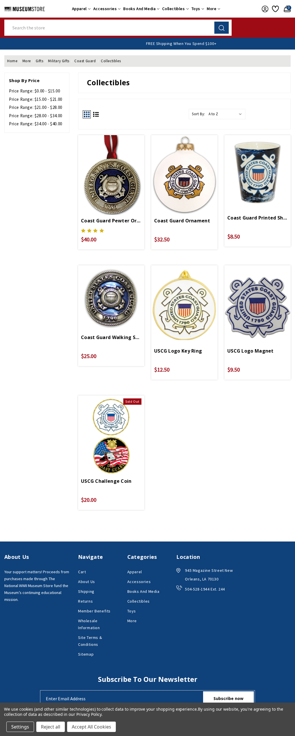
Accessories (105, 8)
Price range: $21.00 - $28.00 (35, 107)
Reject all (50, 727)
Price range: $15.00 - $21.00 (35, 99)
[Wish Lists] (275, 8)
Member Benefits (94, 611)
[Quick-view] (111, 168)
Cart (82, 571)
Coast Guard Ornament (182, 220)
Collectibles (173, 8)
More (211, 8)
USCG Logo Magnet (250, 351)
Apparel (79, 8)
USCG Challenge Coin (106, 481)
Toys (196, 8)
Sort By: (198, 113)
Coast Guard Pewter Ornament (111, 220)
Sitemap (86, 654)
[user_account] (263, 8)
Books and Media (139, 8)
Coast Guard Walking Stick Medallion (111, 337)
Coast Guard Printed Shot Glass (257, 218)
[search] (221, 28)
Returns (85, 601)
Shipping (86, 591)
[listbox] (226, 114)
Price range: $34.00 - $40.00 (35, 123)
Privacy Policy (88, 714)
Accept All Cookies (91, 727)
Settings (20, 727)
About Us (86, 581)
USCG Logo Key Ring (178, 351)
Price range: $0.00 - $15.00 (34, 91)
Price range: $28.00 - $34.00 (35, 115)
